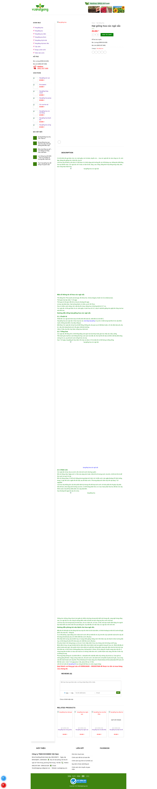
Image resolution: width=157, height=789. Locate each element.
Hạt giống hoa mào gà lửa (65, 729)
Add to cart (107, 34)
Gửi (118, 692)
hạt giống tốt (72, 664)
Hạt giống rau (79, 16)
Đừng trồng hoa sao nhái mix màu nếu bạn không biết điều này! (44, 144)
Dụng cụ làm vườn (40, 49)
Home (93, 23)
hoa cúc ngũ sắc (103, 158)
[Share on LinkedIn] (105, 52)
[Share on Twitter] (96, 52)
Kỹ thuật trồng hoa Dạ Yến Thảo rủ (44, 137)
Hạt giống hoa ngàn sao (82, 729)
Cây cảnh (37, 46)
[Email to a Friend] (99, 52)
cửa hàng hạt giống (89, 321)
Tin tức (107, 16)
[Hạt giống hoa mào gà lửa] (64, 719)
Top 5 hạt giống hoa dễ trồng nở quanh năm (44, 163)
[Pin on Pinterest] (102, 52)
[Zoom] (59, 142)
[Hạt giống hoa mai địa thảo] (99, 719)
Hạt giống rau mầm (94, 16)
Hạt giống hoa (65, 16)
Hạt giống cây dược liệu (42, 43)
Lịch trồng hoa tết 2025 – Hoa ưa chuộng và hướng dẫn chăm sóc (44, 157)
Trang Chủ (42, 16)
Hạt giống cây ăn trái (41, 40)
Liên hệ (115, 16)
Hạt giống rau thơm (40, 37)
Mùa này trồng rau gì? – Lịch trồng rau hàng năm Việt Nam (45, 150)
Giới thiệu (53, 16)
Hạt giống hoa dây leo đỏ (116, 729)
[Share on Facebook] (93, 52)
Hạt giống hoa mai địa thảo (99, 729)
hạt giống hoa (87, 467)
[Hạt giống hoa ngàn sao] (82, 719)
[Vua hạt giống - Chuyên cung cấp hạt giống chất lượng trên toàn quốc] (40, 7)
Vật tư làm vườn (39, 53)
